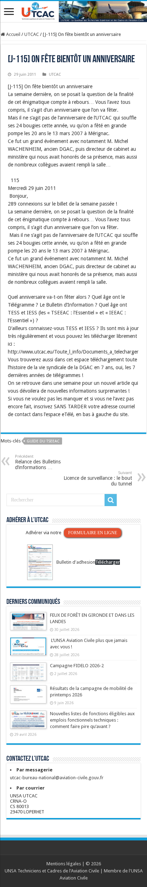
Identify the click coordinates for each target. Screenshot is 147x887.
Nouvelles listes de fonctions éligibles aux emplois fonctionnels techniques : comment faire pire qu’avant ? (92, 720)
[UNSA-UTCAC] (73, 11)
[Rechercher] (111, 500)
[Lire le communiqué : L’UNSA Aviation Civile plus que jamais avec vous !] (28, 650)
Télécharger (107, 562)
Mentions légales (63, 863)
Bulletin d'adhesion (75, 562)
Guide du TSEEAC (43, 441)
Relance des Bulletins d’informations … (38, 462)
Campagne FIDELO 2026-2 (77, 665)
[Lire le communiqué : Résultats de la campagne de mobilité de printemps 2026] (28, 698)
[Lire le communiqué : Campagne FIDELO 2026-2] (28, 675)
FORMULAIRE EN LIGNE (92, 532)
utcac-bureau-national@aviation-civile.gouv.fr (56, 777)
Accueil (12, 34)
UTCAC (31, 34)
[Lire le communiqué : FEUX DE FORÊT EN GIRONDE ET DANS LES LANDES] (28, 624)
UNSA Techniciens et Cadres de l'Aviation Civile (52, 870)
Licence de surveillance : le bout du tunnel (98, 479)
